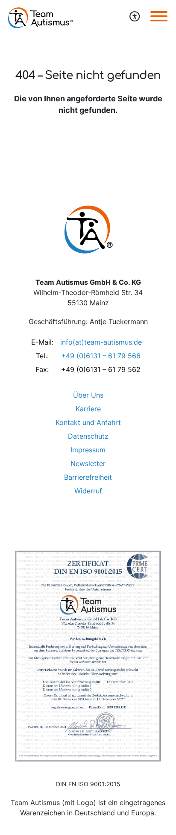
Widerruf (88, 491)
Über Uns (88, 395)
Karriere (88, 408)
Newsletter (88, 463)
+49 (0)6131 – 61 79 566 (101, 355)
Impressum (88, 450)
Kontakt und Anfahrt (88, 422)
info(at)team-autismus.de (101, 342)
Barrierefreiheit (88, 477)
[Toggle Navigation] (159, 15)
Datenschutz (88, 436)
